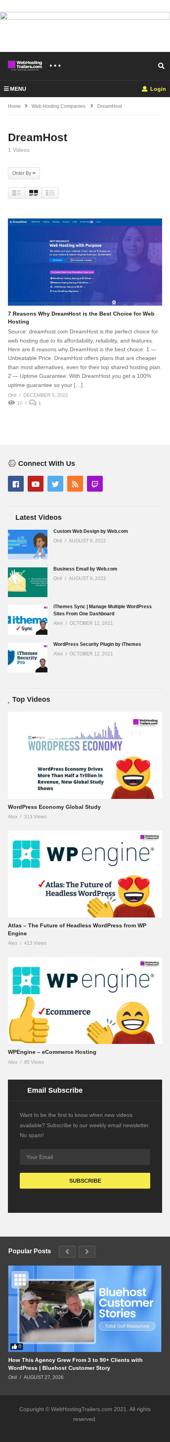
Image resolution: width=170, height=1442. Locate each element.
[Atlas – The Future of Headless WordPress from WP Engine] (85, 874)
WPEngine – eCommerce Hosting (52, 1052)
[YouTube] (35, 484)
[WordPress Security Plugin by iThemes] (27, 657)
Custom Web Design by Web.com (90, 531)
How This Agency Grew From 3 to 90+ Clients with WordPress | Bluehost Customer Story (75, 1364)
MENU (18, 89)
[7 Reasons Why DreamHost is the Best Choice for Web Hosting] (85, 262)
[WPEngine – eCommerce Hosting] (85, 1000)
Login (157, 89)
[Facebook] (16, 484)
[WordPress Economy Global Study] (85, 755)
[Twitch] (95, 484)
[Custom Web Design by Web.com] (27, 544)
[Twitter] (55, 484)
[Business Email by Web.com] (27, 582)
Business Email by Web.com (85, 569)
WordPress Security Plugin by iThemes (97, 644)
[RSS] (75, 484)
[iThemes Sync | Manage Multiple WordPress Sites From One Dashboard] (27, 620)
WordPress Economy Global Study (54, 807)
